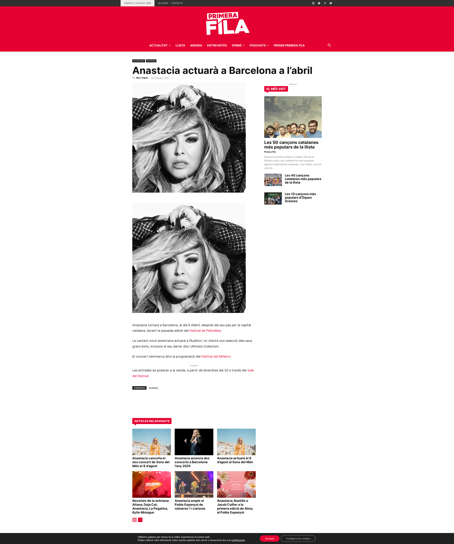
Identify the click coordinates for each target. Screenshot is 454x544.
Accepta (269, 538)
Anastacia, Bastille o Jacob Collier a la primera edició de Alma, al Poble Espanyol (235, 506)
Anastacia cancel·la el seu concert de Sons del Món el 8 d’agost (151, 462)
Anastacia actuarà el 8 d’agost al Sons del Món (235, 460)
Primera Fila (270, 152)
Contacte (177, 3)
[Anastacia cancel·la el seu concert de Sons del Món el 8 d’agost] (151, 442)
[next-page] (140, 520)
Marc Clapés (142, 78)
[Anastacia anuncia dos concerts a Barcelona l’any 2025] (194, 442)
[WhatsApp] (135, 403)
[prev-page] (134, 520)
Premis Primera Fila (289, 45)
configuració (238, 540)
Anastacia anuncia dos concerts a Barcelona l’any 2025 (192, 462)
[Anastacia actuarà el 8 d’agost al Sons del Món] (236, 442)
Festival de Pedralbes (205, 330)
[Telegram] (144, 403)
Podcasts (258, 45)
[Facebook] (160, 403)
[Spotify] (319, 3)
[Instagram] (313, 3)
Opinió (237, 45)
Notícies (151, 61)
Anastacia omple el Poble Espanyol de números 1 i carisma (190, 504)
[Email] (168, 403)
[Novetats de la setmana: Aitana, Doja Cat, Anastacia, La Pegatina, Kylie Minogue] (151, 484)
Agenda (196, 45)
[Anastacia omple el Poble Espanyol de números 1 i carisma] (194, 484)
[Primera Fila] (227, 22)
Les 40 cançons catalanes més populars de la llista (303, 178)
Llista (180, 45)
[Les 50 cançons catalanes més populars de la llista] (293, 117)
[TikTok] (325, 3)
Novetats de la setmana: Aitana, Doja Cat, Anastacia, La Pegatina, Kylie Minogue (150, 506)
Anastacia (153, 388)
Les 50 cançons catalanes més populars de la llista (291, 145)
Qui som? (163, 3)
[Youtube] (330, 3)
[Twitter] (152, 403)
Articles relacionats (151, 421)
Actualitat (158, 45)
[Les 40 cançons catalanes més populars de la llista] (273, 180)
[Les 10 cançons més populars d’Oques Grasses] (273, 198)
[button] (329, 45)
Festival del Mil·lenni (216, 356)
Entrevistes (217, 45)
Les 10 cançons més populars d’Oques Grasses (300, 197)
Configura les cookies (298, 538)
